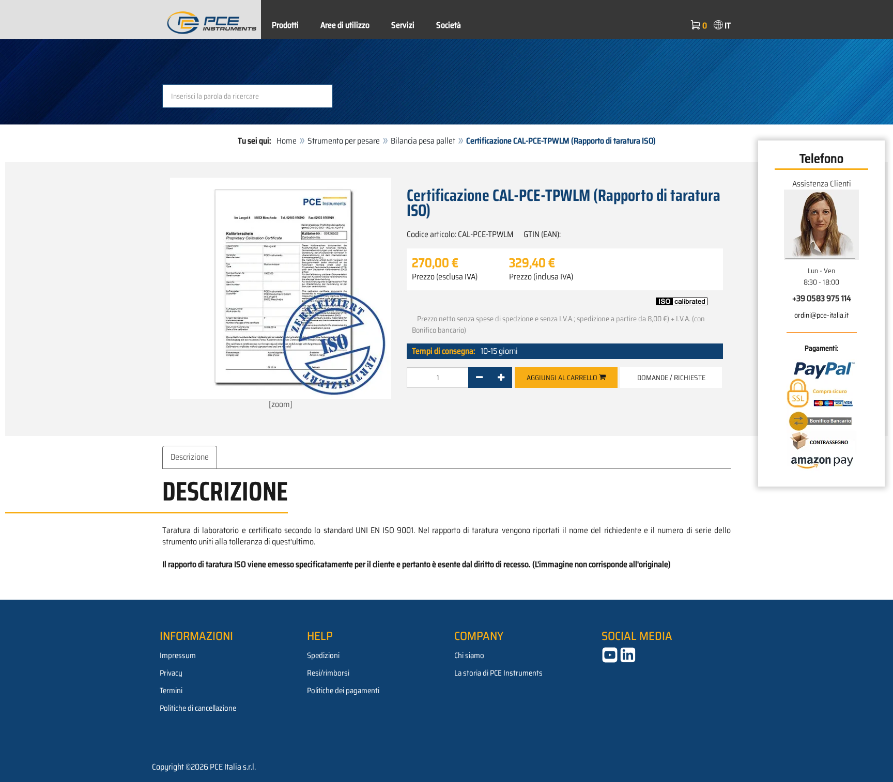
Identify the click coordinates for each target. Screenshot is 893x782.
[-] (479, 377)
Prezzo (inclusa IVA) (541, 277)
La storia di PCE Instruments (498, 673)
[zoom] (280, 404)
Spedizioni (323, 655)
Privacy (171, 673)
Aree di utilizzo (344, 25)
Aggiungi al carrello (563, 377)
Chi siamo (469, 655)
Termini (171, 690)
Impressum (178, 655)
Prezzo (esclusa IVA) (445, 277)
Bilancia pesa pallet (423, 140)
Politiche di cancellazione (198, 708)
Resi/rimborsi (328, 673)
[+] (501, 377)
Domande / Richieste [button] (671, 377)
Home (286, 140)
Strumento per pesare (343, 140)
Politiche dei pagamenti (343, 690)
